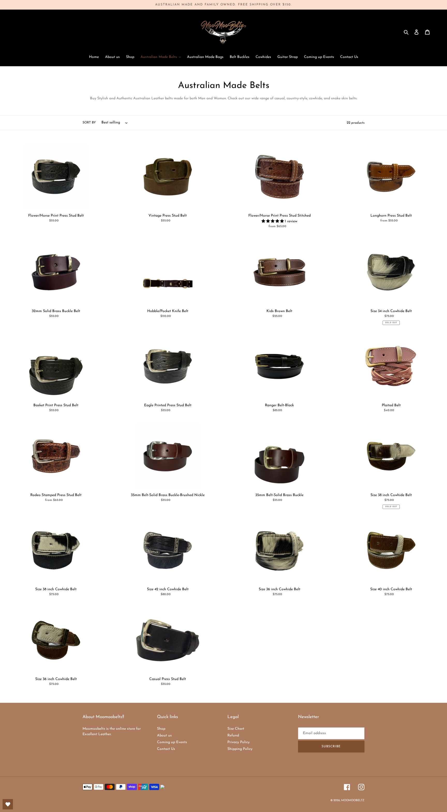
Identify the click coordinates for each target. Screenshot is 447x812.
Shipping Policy (239, 749)
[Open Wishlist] (8, 804)
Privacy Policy (238, 742)
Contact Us (166, 749)
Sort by (89, 122)
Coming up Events (172, 742)
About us (164, 735)
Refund (233, 735)
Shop (161, 729)
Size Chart (235, 729)
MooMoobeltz (352, 800)
